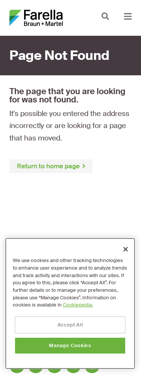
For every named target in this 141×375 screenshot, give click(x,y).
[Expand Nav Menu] (127, 16)
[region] (70, 303)
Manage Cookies (70, 345)
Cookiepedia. (78, 305)
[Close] (125, 249)
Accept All (70, 325)
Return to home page (48, 166)
